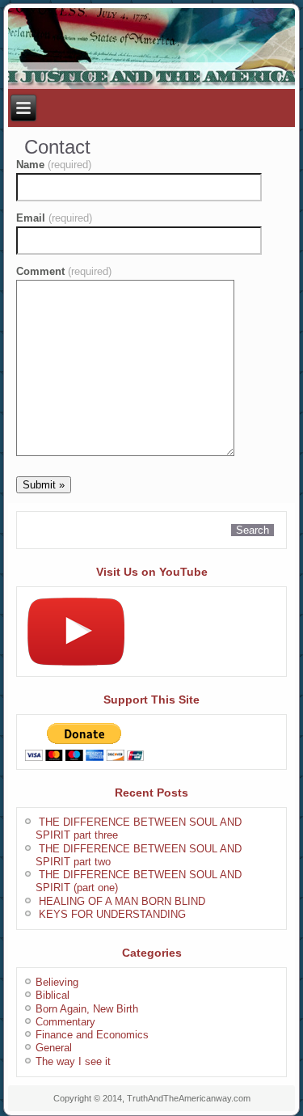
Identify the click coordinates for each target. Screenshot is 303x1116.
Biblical (52, 995)
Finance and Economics (92, 1035)
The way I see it (73, 1061)
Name (53, 165)
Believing (57, 982)
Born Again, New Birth (87, 1009)
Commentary (65, 1022)
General (54, 1048)
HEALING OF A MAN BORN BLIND (122, 901)
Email (54, 218)
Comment (64, 271)
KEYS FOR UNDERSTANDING (112, 914)
